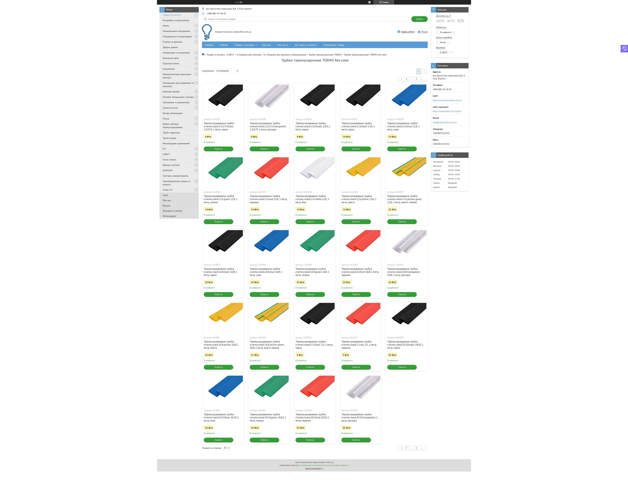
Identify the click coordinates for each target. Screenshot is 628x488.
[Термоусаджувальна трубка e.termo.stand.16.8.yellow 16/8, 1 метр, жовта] (223, 317)
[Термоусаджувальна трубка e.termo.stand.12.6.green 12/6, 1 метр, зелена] (223, 172)
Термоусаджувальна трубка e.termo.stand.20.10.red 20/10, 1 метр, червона (312, 417)
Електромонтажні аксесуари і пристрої (177, 76)
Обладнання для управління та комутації (178, 84)
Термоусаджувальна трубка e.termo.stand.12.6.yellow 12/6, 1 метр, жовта (358, 199)
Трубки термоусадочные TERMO (324, 54)
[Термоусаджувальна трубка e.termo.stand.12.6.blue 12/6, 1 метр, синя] (406, 99)
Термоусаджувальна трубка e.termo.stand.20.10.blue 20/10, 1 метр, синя (221, 417)
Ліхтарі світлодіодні (172, 113)
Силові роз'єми (170, 107)
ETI (164, 148)
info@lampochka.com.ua (445, 122)
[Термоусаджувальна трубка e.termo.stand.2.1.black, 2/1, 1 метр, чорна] (315, 317)
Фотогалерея (169, 216)
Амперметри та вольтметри (176, 52)
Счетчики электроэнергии (175, 175)
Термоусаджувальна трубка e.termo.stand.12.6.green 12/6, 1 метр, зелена (220, 199)
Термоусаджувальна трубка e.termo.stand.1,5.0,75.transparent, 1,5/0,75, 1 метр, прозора (268, 126)
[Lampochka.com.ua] (207, 32)
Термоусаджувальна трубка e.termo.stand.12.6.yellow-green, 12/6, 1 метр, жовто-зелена (404, 199)
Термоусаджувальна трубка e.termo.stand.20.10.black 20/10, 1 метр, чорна (405, 344)
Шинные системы (171, 165)
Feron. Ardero (169, 159)
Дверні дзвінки (170, 47)
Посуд (166, 118)
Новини (224, 45)
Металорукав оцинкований (176, 143)
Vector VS (167, 189)
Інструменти (169, 68)
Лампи (166, 25)
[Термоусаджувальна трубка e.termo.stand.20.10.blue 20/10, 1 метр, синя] (223, 390)
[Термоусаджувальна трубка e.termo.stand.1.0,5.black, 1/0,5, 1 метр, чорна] (315, 99)
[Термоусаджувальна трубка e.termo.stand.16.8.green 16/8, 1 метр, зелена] (315, 245)
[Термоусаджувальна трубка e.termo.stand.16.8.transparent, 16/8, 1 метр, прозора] (406, 245)
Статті (165, 195)
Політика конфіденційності (336, 465)
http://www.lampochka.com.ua (447, 100)
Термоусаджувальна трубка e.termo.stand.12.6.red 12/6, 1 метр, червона (268, 199)
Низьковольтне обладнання (176, 31)
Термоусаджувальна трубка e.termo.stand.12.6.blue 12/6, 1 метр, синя (403, 126)
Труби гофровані (171, 132)
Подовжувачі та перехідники (177, 36)
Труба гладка (169, 138)
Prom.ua (329, 462)
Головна (209, 45)
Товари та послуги (172, 14)
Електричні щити (171, 58)
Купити (218, 148)
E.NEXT (166, 154)
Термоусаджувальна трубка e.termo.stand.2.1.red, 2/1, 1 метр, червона (359, 344)
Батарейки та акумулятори (176, 20)
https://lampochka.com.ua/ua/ (447, 111)
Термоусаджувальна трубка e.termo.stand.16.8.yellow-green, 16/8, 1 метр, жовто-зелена (267, 344)
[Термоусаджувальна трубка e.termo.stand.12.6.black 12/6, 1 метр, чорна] (361, 99)
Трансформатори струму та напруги (176, 183)
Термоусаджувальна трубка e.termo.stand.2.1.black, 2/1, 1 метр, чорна (314, 344)
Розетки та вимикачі (172, 41)
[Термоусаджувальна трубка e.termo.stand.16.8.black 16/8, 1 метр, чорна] (223, 245)
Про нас (167, 200)
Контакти (283, 45)
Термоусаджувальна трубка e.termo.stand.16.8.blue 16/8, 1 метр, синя (266, 272)
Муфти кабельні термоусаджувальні (172, 125)
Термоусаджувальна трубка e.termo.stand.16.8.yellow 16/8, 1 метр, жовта (221, 344)
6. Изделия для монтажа (249, 54)
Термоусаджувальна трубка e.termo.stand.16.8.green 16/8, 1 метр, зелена (312, 272)
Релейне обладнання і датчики (178, 97)
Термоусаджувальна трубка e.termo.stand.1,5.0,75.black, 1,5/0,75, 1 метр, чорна (219, 126)
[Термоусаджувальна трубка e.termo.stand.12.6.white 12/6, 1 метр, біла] (315, 172)
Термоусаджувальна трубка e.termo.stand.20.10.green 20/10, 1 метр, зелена (268, 417)
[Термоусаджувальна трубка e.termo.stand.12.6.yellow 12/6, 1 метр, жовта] (361, 172)
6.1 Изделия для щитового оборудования (285, 54)
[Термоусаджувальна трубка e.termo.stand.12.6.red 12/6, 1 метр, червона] (269, 172)
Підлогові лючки (171, 63)
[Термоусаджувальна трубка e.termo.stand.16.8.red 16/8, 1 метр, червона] (361, 245)
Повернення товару (333, 45)
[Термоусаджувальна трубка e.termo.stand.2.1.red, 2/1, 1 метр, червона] (361, 317)
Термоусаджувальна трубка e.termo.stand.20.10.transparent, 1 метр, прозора (359, 417)
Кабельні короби (171, 91)
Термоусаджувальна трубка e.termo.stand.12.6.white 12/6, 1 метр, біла (312, 199)
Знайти (419, 19)
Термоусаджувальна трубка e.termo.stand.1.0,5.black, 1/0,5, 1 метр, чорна (313, 126)
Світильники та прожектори (176, 102)
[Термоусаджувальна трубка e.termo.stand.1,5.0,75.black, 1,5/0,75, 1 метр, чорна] (223, 99)
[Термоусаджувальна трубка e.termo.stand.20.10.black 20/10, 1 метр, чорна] (406, 317)
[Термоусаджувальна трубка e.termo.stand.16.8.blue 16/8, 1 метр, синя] (269, 245)
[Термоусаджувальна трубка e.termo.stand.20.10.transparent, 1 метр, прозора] (361, 390)
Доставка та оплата (172, 210)
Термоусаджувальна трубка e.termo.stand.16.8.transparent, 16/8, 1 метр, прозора (403, 272)
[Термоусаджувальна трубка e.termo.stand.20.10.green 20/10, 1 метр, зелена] (269, 390)
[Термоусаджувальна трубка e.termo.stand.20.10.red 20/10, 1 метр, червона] (315, 390)
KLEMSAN (167, 170)
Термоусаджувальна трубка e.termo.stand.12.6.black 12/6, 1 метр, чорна (358, 126)
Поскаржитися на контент (310, 465)
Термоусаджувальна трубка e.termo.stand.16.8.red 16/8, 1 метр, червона (360, 272)
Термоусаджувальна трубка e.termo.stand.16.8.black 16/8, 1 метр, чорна (220, 272)
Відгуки (166, 205)
